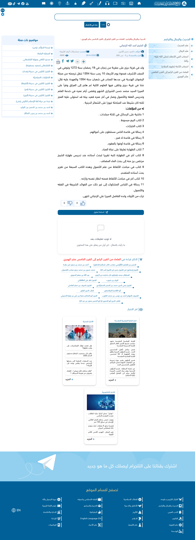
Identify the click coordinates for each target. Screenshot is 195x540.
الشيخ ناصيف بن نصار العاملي (79, 285)
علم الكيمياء (133, 525)
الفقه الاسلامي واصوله (87, 499)
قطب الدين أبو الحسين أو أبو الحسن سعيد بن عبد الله (99, 301)
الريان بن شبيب (112, 280)
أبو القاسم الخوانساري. (112, 291)
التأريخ (135, 512)
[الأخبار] (131, 4)
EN (2, 10)
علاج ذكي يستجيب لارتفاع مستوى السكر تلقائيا (79, 354)
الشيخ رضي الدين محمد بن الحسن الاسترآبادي (113, 285)
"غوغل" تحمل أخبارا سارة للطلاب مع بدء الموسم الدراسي (100, 414)
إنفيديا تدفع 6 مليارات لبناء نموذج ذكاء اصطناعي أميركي (100, 427)
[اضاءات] (60, 4)
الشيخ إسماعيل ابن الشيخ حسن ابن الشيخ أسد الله (119, 270)
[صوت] (107, 4)
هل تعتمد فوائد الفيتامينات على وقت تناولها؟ (79, 347)
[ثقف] (52, 4)
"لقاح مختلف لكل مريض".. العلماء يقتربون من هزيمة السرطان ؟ (79, 372)
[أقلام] (99, 4)
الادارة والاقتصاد (50, 512)
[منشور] (68, 4)
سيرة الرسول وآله (49, 499)
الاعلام (135, 518)
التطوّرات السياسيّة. (41, 77)
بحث (103, 24)
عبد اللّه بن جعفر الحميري (80, 275)
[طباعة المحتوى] (58, 61)
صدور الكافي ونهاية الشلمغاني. (36, 59)
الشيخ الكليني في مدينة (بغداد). (36, 71)
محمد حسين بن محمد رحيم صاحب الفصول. (78, 270)
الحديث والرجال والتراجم (177, 39)
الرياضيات (53, 525)
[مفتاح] (91, 4)
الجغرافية (93, 512)
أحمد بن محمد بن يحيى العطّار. (37, 113)
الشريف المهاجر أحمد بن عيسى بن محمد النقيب (120, 296)
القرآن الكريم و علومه (169, 499)
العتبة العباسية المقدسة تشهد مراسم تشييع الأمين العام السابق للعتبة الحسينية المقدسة (122, 343)
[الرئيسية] (139, 4)
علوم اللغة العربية (49, 506)
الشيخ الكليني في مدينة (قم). (37, 89)
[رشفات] (83, 4)
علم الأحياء (92, 525)
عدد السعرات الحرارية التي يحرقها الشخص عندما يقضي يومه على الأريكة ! (79, 363)
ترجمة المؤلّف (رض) (41, 47)
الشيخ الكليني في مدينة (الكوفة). (35, 83)
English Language (89, 518)
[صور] (123, 4)
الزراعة (54, 518)
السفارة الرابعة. (43, 53)
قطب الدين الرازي (87, 291)
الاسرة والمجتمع (90, 506)
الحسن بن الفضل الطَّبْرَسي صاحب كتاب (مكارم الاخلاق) (115, 265)
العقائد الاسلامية (131, 499)
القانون (175, 518)
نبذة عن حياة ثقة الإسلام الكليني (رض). (33, 101)
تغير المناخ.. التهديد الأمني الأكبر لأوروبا (100, 433)
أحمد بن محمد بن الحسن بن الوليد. (35, 107)
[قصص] (44, 4)
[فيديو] (115, 4)
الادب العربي (173, 512)
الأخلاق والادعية (131, 506)
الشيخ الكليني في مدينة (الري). (36, 95)
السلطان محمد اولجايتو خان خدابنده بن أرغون (112, 275)
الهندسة (174, 531)
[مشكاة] (75, 4)
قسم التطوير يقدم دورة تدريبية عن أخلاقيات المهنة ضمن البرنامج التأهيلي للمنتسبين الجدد (122, 362)
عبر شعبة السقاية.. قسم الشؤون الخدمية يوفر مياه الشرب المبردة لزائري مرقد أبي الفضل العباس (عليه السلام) (122, 372)
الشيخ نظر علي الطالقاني (87, 280)
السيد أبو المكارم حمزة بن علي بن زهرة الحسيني (79, 296)
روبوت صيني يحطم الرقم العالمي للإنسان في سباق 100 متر (100, 421)
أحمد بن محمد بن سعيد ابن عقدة (75, 265)
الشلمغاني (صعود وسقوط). (37, 65)
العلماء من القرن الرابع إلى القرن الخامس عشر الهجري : (102, 39)
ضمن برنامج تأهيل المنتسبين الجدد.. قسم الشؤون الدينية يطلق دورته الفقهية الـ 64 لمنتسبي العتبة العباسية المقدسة (122, 353)
